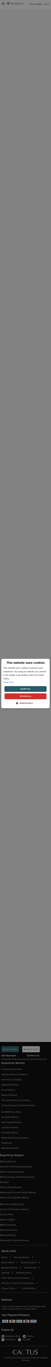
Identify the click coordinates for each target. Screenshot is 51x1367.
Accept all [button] (25, 689)
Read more (8, 682)
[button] (25, 703)
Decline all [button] (25, 696)
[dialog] (25, 683)
